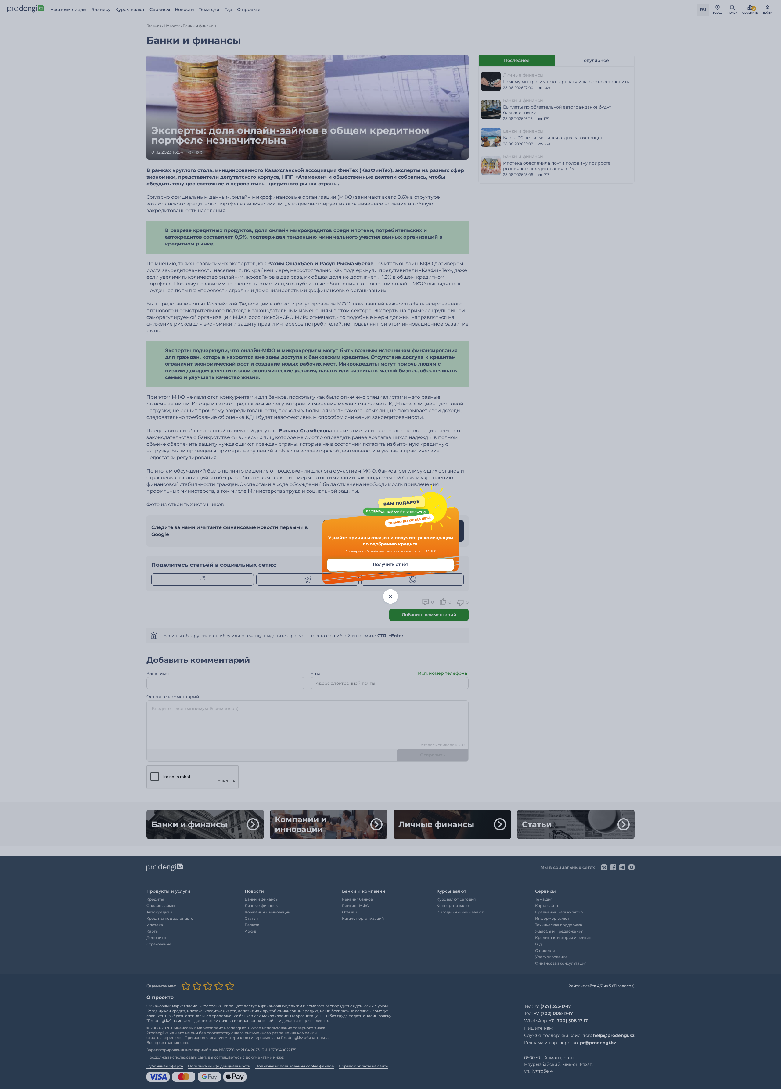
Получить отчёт (390, 564)
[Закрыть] (390, 596)
